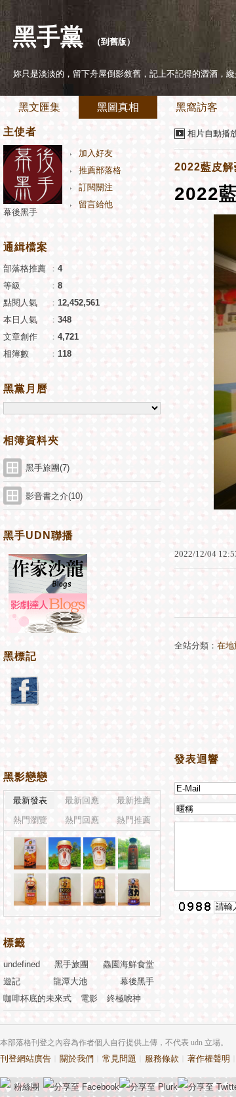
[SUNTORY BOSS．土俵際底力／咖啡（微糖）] (134, 889)
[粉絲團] (5, 1082)
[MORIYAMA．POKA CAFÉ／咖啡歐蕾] (99, 853)
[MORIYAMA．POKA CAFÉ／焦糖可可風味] (65, 853)
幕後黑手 (20, 212)
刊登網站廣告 (25, 1059)
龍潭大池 (70, 981)
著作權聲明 (208, 1059)
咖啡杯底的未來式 (37, 998)
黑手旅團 (71, 964)
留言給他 (96, 204)
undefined (21, 964)
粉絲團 (26, 1087)
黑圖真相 (118, 107)
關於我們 (77, 1059)
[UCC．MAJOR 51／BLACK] (99, 889)
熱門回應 (82, 820)
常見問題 (119, 1059)
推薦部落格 (100, 170)
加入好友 (96, 153)
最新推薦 (134, 800)
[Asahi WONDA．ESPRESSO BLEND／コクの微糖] (30, 889)
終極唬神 (124, 998)
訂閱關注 (96, 187)
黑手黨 (48, 37)
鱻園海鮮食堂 (128, 964)
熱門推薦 (134, 820)
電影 (89, 998)
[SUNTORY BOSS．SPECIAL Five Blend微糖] (65, 889)
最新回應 (82, 800)
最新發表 (30, 800)
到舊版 (114, 42)
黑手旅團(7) (47, 468)
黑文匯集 (39, 107)
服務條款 (162, 1059)
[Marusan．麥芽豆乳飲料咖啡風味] (30, 853)
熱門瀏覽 (30, 820)
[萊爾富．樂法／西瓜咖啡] (134, 853)
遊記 (11, 981)
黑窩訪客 (197, 107)
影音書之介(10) (54, 496)
